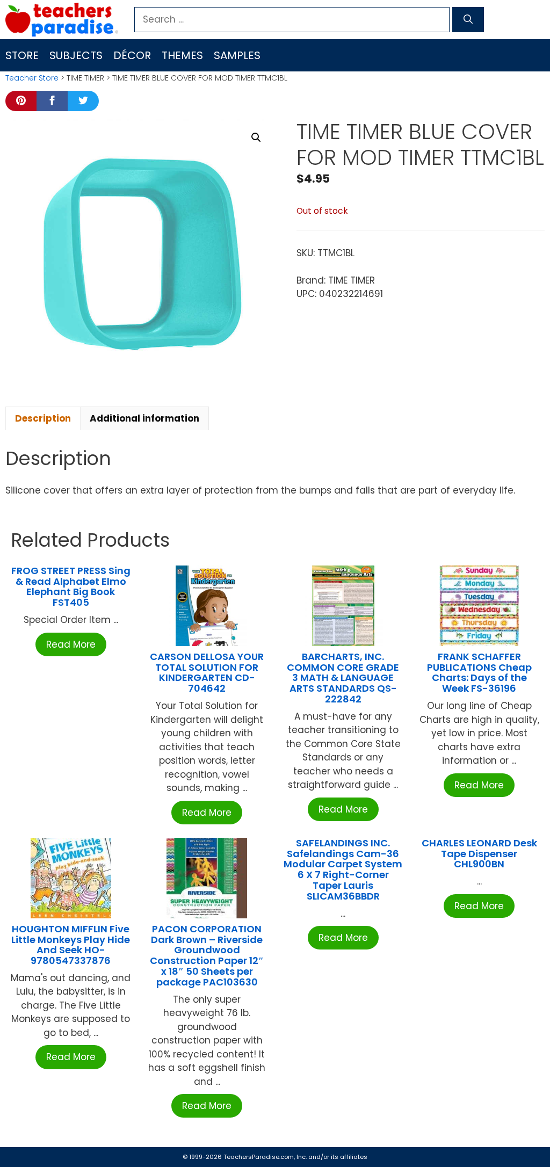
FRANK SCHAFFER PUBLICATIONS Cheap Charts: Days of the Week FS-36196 (479, 672)
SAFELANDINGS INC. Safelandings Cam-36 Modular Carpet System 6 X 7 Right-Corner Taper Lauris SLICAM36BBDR (343, 869)
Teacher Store (32, 78)
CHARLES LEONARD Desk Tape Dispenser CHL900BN (479, 853)
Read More (71, 644)
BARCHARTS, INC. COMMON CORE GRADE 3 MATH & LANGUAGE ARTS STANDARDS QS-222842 (343, 678)
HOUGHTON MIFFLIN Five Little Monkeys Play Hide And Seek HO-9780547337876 (70, 944)
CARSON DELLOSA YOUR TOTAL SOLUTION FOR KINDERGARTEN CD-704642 (207, 672)
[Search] (468, 20)
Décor (132, 55)
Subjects (76, 55)
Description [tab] (43, 418)
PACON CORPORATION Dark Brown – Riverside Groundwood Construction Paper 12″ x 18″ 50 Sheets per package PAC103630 (207, 955)
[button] (256, 137)
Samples (237, 55)
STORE (22, 55)
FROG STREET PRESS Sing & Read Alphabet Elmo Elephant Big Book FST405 (71, 586)
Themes (182, 55)
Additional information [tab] (144, 418)
